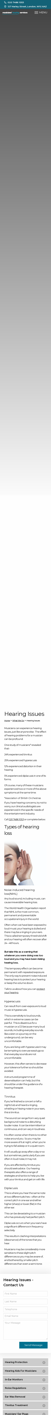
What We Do (18, 720)
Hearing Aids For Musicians (21, 1371)
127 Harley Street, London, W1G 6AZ (27, 6)
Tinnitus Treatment (16, 1405)
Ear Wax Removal (15, 1396)
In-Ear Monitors (14, 1379)
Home (7, 720)
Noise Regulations (15, 1388)
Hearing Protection (16, 1362)
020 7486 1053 (16, 2)
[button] (36, 12)
